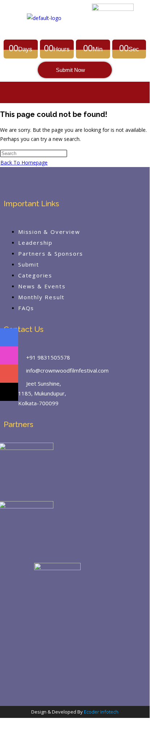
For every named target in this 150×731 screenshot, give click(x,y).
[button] (75, 92)
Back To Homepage (24, 162)
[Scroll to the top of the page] (3, 722)
